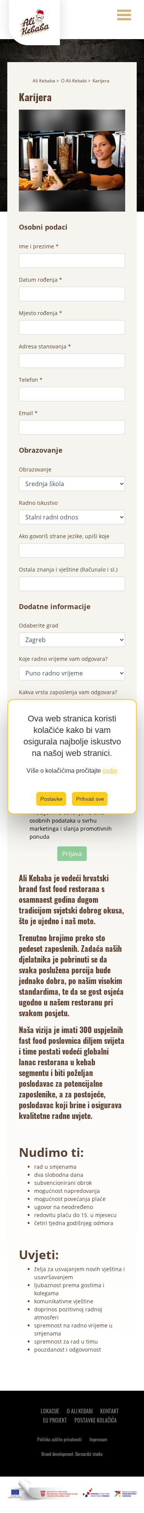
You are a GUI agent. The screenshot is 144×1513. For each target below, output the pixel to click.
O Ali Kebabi (74, 80)
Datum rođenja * (40, 279)
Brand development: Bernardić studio (72, 1454)
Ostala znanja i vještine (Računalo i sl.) (68, 569)
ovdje (110, 770)
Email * (28, 413)
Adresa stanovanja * (45, 346)
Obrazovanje (35, 469)
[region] (72, 756)
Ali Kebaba (44, 80)
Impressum (98, 1439)
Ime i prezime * (39, 246)
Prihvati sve (90, 799)
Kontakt (109, 1411)
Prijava (72, 853)
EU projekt (55, 1420)
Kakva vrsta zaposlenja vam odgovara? (68, 692)
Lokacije (50, 1411)
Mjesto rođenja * (40, 313)
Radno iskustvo (38, 502)
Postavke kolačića (95, 1420)
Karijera (101, 80)
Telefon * (31, 379)
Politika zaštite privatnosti (59, 1439)
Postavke (51, 799)
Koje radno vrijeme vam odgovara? (63, 658)
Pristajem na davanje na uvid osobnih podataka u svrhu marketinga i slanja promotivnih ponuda (71, 824)
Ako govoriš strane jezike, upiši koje (64, 536)
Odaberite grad (38, 625)
